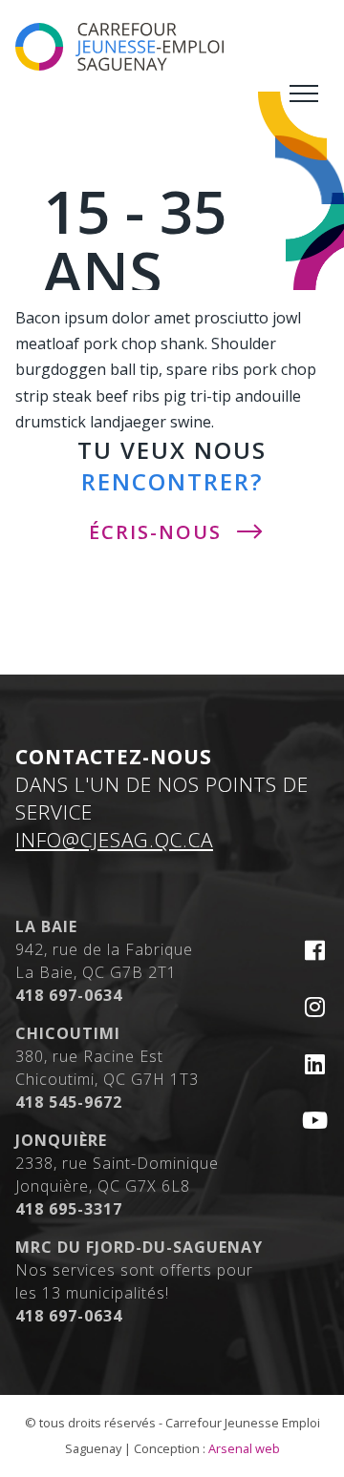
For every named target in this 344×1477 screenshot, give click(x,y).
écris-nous (155, 532)
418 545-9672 (68, 1102)
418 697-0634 (68, 995)
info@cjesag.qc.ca (114, 839)
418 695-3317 (68, 1208)
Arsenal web (244, 1448)
